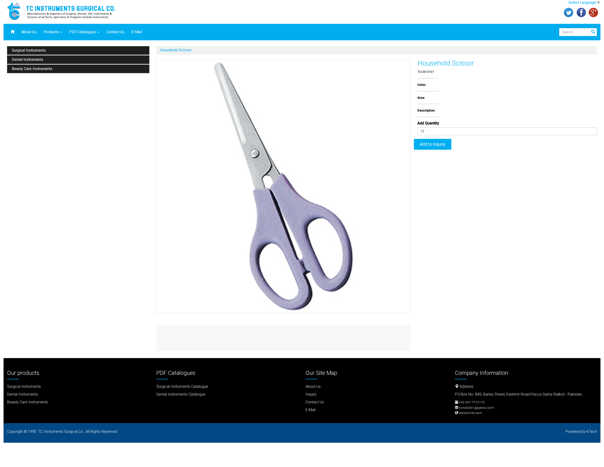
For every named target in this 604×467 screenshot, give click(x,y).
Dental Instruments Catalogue (180, 394)
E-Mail (136, 32)
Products (52, 32)
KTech (592, 431)
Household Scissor (176, 50)
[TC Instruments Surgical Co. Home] (66, 10)
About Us (29, 32)
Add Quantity (428, 123)
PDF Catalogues (83, 32)
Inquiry (311, 394)
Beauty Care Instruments (32, 68)
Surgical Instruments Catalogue (182, 386)
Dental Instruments (27, 59)
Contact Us (115, 32)
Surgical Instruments (29, 50)
